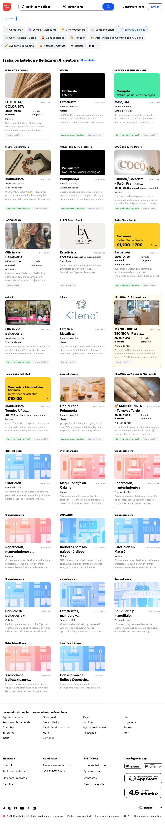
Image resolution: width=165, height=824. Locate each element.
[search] (108, 6)
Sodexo (128, 727)
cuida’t (9, 297)
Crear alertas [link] (88, 60)
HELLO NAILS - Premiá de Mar (130, 297)
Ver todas (48, 737)
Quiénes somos (93, 771)
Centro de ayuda (94, 784)
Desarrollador (51, 722)
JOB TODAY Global (54, 771)
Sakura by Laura (69, 373)
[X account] (28, 808)
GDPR (127, 816)
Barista (79, 45)
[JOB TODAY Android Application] (153, 766)
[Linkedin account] (34, 808)
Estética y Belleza (135, 29)
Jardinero (89, 722)
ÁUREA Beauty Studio (71, 220)
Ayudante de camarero (57, 727)
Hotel (46, 732)
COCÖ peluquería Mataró (128, 146)
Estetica (64, 69)
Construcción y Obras (22, 37)
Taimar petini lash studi (17, 373)
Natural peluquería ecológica (130, 69)
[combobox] (42, 6)
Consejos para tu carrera (58, 764)
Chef (126, 717)
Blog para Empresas (15, 777)
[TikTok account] (4, 808)
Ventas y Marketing (44, 29)
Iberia (6, 737)
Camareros (16, 29)
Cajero (87, 717)
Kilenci (64, 297)
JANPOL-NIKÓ (13, 220)
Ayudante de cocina (95, 727)
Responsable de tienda (16, 722)
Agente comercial (13, 717)
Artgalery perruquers (17, 69)
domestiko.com (13, 450)
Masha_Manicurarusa (17, 146)
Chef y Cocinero (76, 29)
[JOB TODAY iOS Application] (132, 766)
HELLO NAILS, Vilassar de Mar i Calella (135, 373)
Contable (8, 727)
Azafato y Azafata (54, 45)
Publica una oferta (14, 771)
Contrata (8, 764)
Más (91, 45)
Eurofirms (8, 732)
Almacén (80, 37)
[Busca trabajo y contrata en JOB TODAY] (7, 7)
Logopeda (129, 722)
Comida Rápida (55, 37)
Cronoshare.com (69, 450)
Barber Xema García (125, 220)
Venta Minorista (105, 29)
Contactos (90, 777)
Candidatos (10, 784)
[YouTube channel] (22, 808)
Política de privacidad (79, 816)
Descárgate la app (95, 764)
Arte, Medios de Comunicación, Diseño (119, 37)
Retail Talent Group (15, 642)
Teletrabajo (90, 732)
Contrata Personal (134, 6)
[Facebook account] (15, 808)
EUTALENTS (66, 514)
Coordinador (50, 717)
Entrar (155, 6)
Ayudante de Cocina (21, 45)
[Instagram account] (9, 808)
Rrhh (126, 732)
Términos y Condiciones (107, 816)
